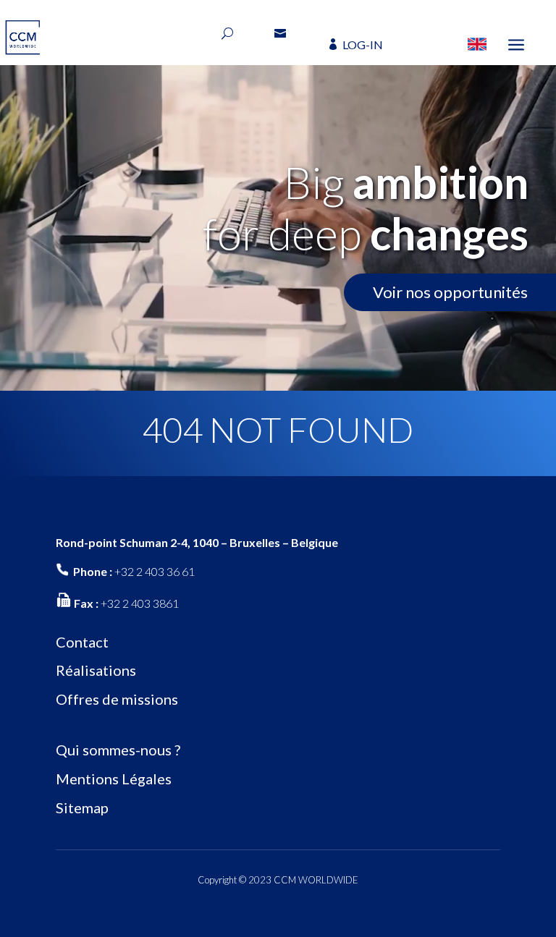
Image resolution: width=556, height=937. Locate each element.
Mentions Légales (114, 778)
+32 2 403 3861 (140, 603)
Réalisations (96, 670)
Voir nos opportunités (450, 292)
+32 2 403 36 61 (154, 571)
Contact (82, 641)
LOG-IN (362, 44)
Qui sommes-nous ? (118, 749)
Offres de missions (117, 699)
